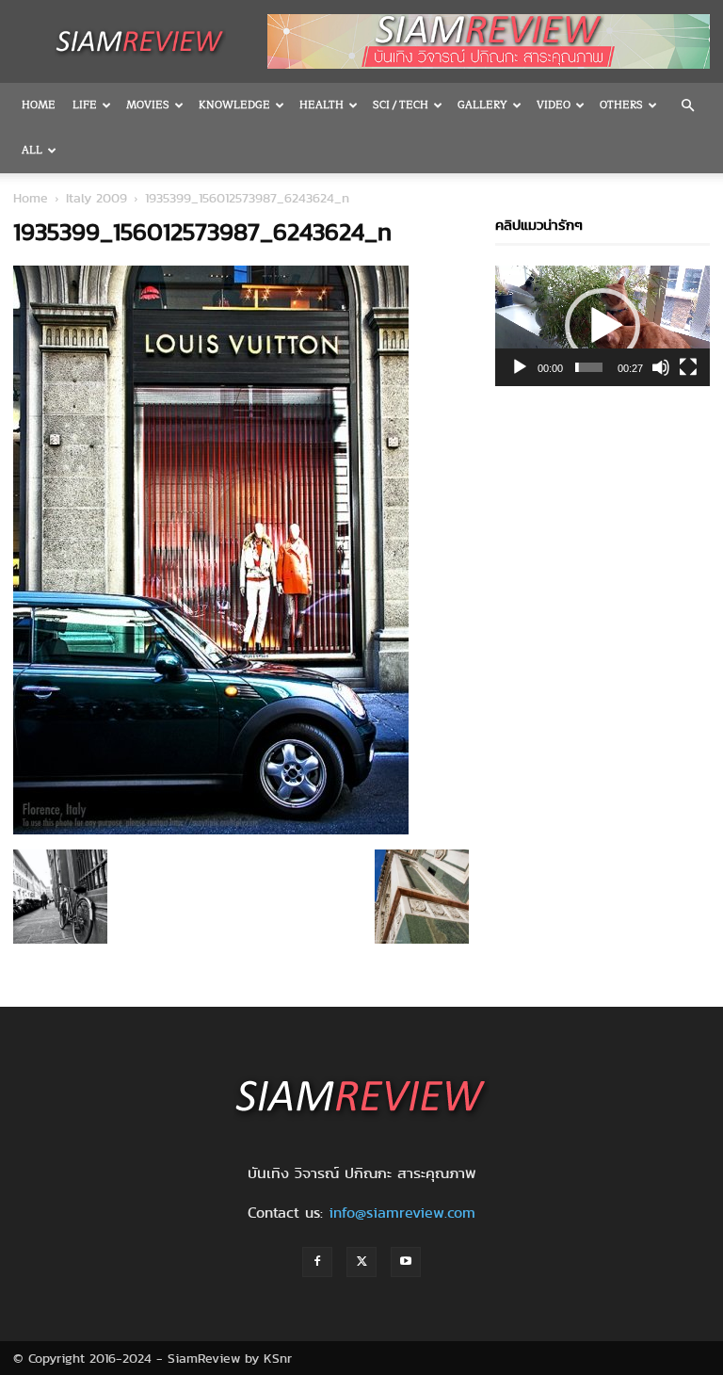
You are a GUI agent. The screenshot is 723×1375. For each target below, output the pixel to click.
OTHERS (621, 105)
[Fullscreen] (688, 367)
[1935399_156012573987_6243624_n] (211, 829)
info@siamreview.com (402, 1212)
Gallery (482, 105)
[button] (687, 105)
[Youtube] (406, 1262)
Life (84, 105)
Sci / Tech (400, 105)
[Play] (519, 367)
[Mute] (660, 367)
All (32, 150)
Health (321, 105)
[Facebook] (317, 1262)
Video (553, 105)
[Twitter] (361, 1262)
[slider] (588, 367)
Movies (147, 105)
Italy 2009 (96, 197)
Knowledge (234, 105)
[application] (602, 326)
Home (39, 105)
